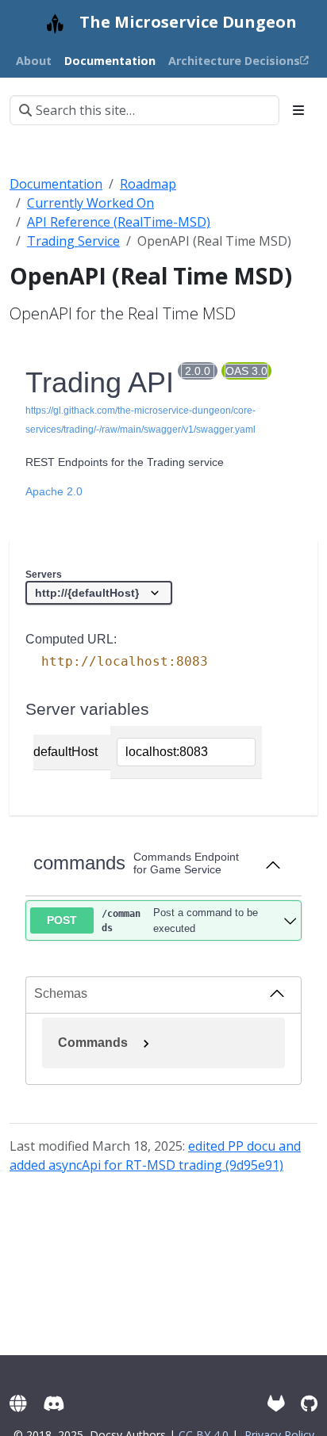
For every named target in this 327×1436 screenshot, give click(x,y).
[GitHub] (309, 1403)
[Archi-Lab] (18, 1403)
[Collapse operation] (273, 864)
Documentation (56, 184)
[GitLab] (276, 1403)
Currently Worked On (90, 203)
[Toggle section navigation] (298, 110)
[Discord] (53, 1403)
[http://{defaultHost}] (98, 593)
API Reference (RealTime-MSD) (118, 222)
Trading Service (73, 241)
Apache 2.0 (54, 491)
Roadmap (148, 184)
